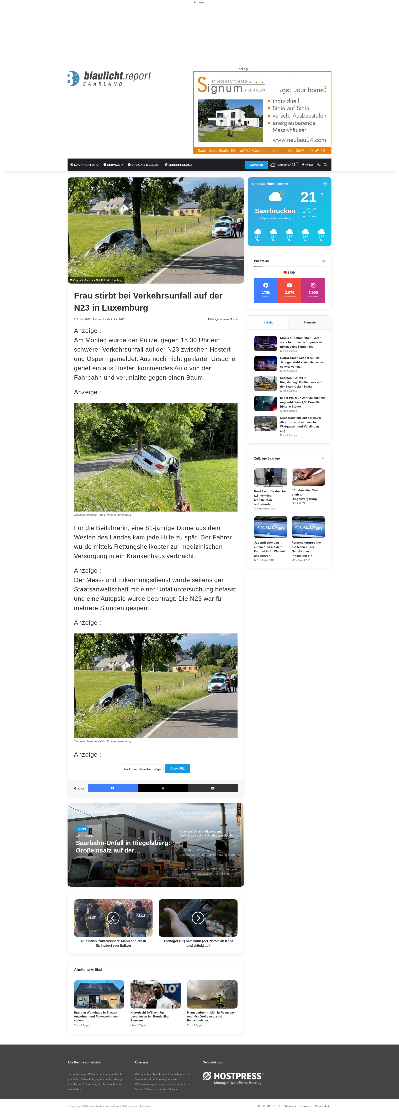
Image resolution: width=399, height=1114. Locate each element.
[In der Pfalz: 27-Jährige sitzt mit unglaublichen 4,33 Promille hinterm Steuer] (265, 403)
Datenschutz (322, 1106)
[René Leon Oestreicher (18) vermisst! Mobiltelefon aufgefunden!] (270, 477)
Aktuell (82, 828)
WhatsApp (256, 164)
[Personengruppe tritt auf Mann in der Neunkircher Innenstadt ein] (308, 527)
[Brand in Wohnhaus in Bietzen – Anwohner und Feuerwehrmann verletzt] (99, 994)
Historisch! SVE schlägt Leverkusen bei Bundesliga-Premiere (150, 1016)
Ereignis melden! (145, 164)
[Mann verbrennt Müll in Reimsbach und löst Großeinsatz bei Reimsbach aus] (212, 994)
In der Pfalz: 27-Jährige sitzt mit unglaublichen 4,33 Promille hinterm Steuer (122, 846)
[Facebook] (113, 788)
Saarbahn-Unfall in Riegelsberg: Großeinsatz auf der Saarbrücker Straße (301, 382)
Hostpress (145, 1106)
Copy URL (177, 768)
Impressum (305, 1106)
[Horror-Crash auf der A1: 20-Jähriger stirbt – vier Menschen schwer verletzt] (265, 363)
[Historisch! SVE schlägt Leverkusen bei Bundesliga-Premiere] (156, 994)
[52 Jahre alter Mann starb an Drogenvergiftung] (308, 477)
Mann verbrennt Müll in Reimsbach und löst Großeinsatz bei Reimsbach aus (211, 1016)
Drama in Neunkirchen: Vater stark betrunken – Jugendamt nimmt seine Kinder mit (301, 342)
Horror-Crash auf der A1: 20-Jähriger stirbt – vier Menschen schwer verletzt (302, 362)
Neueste (310, 322)
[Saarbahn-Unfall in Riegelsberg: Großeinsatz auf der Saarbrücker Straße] (265, 383)
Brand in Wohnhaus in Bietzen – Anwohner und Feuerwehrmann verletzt (97, 1016)
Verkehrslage (179, 164)
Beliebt (268, 322)
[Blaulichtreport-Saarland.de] (109, 78)
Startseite (290, 1106)
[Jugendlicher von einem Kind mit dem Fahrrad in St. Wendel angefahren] (270, 527)
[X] (163, 788)
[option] (156, 845)
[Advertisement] (199, 33)
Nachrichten (84, 164)
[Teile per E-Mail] (213, 788)
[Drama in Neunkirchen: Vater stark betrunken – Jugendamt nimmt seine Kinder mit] (265, 343)
